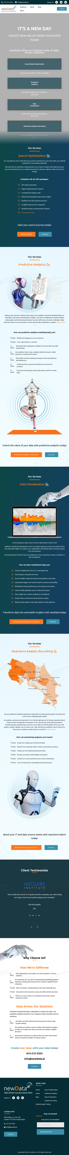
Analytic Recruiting (51, 1100)
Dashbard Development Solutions (26, 622)
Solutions (23, 7)
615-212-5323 (34, 1053)
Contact (61, 9)
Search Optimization (51, 1090)
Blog (39, 7)
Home (38, 1090)
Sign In (22, 10)
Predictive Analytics (51, 1093)
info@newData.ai (34, 1058)
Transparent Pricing (27, 212)
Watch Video (51, 729)
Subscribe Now (46, 1132)
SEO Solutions (26, 234)
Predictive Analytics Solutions (26, 455)
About (32, 7)
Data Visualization (51, 1097)
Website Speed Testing (43, 1104)
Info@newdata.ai (23, 2)
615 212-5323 (8, 2)
